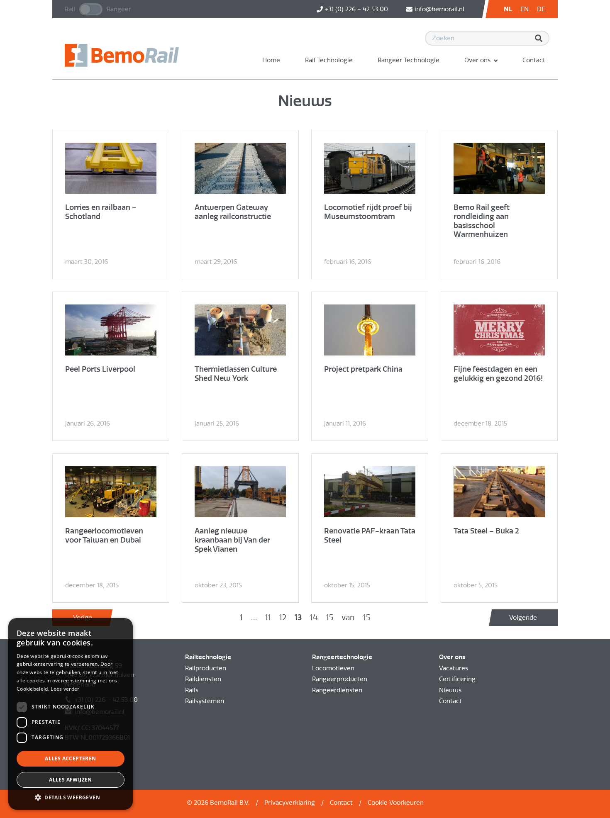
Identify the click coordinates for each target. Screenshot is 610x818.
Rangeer (119, 9)
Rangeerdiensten (337, 690)
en (524, 9)
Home (271, 60)
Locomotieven (333, 668)
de (541, 9)
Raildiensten (203, 679)
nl (508, 9)
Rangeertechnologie (342, 657)
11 (268, 617)
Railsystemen (204, 701)
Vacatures (453, 668)
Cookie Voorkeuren (396, 802)
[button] (70, 797)
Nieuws (450, 690)
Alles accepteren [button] (70, 758)
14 (314, 617)
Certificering (457, 679)
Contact (533, 60)
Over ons (477, 60)
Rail (70, 9)
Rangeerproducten (339, 679)
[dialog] (70, 714)
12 (282, 617)
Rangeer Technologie (408, 60)
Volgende (523, 617)
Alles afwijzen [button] (70, 779)
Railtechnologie (208, 657)
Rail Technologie (329, 60)
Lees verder (65, 688)
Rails (191, 690)
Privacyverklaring (289, 802)
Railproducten (205, 668)
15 (329, 617)
